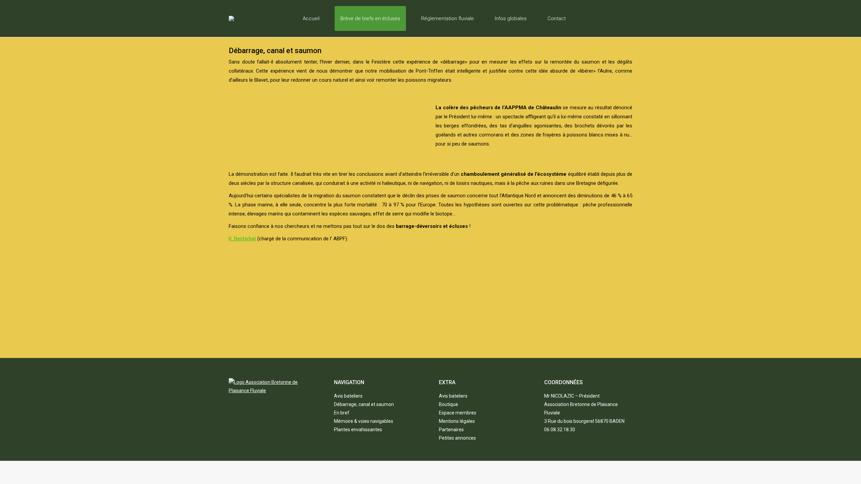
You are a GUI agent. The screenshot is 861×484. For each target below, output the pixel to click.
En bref (341, 412)
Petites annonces (457, 438)
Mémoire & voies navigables (363, 421)
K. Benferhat (242, 239)
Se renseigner (573, 323)
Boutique (448, 404)
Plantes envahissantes (358, 429)
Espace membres (457, 412)
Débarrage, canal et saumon (364, 404)
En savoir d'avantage (298, 323)
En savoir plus (435, 323)
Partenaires (451, 429)
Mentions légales (457, 421)
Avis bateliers (348, 396)
